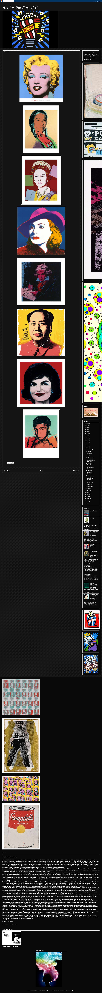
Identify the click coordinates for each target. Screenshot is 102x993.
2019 (86, 438)
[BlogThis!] (9, 463)
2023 (86, 429)
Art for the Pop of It (20, 7)
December (89, 449)
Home (41, 471)
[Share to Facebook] (12, 463)
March (88, 498)
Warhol (88, 455)
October (89, 484)
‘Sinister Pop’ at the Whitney (89, 473)
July (88, 490)
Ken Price (88, 451)
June (88, 492)
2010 (86, 503)
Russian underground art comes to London (89, 477)
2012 (86, 448)
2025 (86, 425)
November (89, 482)
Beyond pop (89, 470)
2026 (86, 423)
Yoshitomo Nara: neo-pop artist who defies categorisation (94, 596)
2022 (86, 431)
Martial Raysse (87, 574)
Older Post (76, 471)
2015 (86, 442)
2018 (86, 440)
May (88, 494)
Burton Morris (93, 510)
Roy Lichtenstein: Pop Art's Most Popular (94, 533)
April (88, 496)
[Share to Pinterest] (13, 463)
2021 (86, 433)
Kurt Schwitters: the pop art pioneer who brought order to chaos (94, 554)
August (88, 488)
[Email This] (7, 463)
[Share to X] (10, 463)
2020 (86, 436)
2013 (86, 446)
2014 (86, 444)
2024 (86, 427)
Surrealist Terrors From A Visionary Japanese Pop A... (90, 466)
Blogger (72, 990)
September (89, 486)
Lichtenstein (89, 453)
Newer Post (6, 471)
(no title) (92, 518)
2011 (86, 501)
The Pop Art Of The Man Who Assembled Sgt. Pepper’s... (90, 459)
